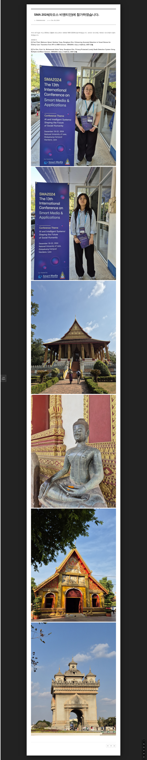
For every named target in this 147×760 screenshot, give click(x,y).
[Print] (144, 757)
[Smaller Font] (144, 747)
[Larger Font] (144, 744)
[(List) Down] (144, 753)
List (3, 378)
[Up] (144, 750)
